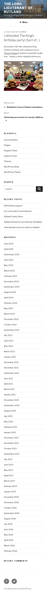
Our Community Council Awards (18, 211)
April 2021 (8, 384)
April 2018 (8, 540)
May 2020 (8, 421)
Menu (25, 22)
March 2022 (9, 351)
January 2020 (10, 432)
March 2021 (9, 389)
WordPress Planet (12, 172)
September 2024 (11, 287)
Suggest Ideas (10, 150)
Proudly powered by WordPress (17, 588)
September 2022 (11, 330)
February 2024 (10, 303)
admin (22, 32)
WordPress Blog (11, 167)
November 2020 (11, 400)
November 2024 (11, 281)
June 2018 (8, 529)
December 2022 (11, 319)
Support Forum (10, 156)
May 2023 (8, 308)
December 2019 (11, 438)
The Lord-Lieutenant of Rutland (18, 8)
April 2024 (8, 297)
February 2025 (10, 276)
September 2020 (11, 405)
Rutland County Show (13, 216)
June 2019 (8, 465)
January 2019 (10, 491)
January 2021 (10, 394)
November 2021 (11, 368)
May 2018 (8, 535)
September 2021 (11, 373)
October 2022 (10, 324)
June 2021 (8, 378)
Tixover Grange (10, 53)
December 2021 (11, 362)
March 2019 (9, 481)
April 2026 (8, 249)
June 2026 (8, 244)
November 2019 (11, 443)
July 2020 (8, 416)
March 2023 (9, 314)
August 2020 (10, 411)
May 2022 (8, 346)
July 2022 (8, 335)
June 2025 (8, 260)
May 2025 (8, 265)
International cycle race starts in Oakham (22, 227)
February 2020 (10, 427)
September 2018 (11, 513)
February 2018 (10, 551)
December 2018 (11, 497)
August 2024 (10, 292)
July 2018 (8, 524)
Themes (7, 161)
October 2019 (10, 448)
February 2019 (10, 486)
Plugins (7, 145)
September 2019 (11, 454)
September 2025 (11, 254)
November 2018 (11, 502)
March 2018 (9, 545)
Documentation (11, 140)
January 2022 (10, 357)
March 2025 (9, 271)
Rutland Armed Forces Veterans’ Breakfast (23, 222)
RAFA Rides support (13, 206)
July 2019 (8, 459)
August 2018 (10, 518)
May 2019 (8, 470)
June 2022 (8, 341)
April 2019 (8, 475)
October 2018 (10, 508)
